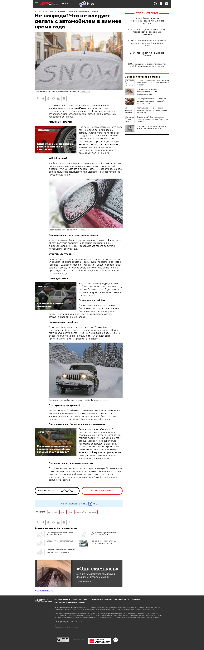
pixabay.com (85, 92)
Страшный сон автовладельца (60, 541)
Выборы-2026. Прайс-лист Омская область (110, 599)
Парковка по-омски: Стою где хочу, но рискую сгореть (104, 542)
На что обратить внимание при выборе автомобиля (104, 533)
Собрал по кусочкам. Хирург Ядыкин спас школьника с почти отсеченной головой (153, 82)
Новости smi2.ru (44, 590)
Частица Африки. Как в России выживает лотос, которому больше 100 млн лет (152, 110)
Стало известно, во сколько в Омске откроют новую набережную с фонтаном (147, 32)
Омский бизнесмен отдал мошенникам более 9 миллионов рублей (147, 20)
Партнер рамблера (78, 639)
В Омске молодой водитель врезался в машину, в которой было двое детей (147, 43)
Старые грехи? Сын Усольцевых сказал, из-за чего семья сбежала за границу (152, 119)
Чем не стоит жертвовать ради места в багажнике (60, 533)
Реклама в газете (81, 599)
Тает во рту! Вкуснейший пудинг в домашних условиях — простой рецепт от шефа (151, 101)
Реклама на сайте (62, 599)
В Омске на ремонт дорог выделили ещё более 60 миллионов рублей (147, 65)
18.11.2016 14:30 (41, 11)
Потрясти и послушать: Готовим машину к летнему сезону (61, 551)
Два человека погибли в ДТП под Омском (147, 54)
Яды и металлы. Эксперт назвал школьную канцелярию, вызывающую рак (150, 92)
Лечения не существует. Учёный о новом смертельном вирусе (151, 127)
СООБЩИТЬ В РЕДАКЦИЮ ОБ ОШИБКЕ (70, 602)
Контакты (136, 599)
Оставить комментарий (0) (102, 491)
